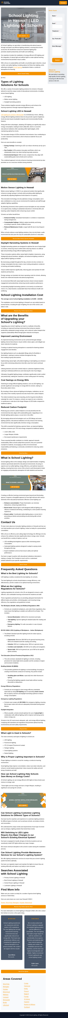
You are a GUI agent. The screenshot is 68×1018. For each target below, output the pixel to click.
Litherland (6, 1005)
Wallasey (5, 994)
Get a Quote (22, 35)
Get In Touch (23, 564)
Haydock (26, 1002)
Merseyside (6, 1000)
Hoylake (22, 902)
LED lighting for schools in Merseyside (12, 114)
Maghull (26, 994)
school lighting (17, 67)
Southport (27, 1007)
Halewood (27, 986)
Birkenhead (28, 902)
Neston (3, 902)
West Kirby (9, 902)
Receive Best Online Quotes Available (23, 238)
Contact (63, 2)
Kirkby (26, 988)
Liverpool (5, 997)
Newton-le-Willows (29, 1004)
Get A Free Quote (23, 971)
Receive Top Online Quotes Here (23, 310)
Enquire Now (23, 728)
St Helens (27, 999)
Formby (26, 996)
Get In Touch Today (23, 73)
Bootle (5, 1002)
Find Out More (23, 453)
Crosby (26, 983)
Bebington (16, 902)
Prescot (26, 991)
